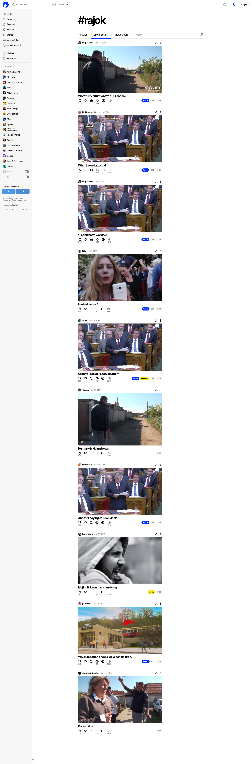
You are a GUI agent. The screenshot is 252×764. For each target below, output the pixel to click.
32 (159, 309)
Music (151, 592)
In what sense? (88, 304)
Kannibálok (85, 726)
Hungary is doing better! (94, 448)
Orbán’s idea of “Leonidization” (99, 374)
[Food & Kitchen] (16, 134)
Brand (22, 198)
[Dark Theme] (225, 4)
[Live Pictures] (16, 113)
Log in (244, 4)
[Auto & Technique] (16, 161)
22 (159, 592)
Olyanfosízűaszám (90, 673)
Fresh (139, 34)
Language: (10, 205)
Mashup (144, 378)
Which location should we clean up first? (105, 657)
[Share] (156, 42)
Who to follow (13, 40)
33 (159, 661)
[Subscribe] (27, 171)
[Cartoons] (16, 103)
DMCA (25, 201)
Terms (5, 201)
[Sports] (16, 124)
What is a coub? (14, 45)
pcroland (86, 604)
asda (84, 321)
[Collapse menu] (33, 759)
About (5, 198)
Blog (11, 198)
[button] (202, 34)
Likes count (100, 34)
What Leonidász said (92, 165)
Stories (10, 34)
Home (9, 13)
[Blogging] (16, 77)
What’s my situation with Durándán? (102, 96)
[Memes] (16, 166)
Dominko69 (87, 534)
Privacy (12, 201)
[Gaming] (16, 98)
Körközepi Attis (89, 112)
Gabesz (85, 390)
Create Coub (63, 4)
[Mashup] (16, 87)
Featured (11, 24)
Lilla (84, 251)
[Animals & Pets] (16, 71)
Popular (10, 19)
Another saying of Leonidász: (97, 518)
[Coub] (6, 5)
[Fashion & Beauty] (16, 150)
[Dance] (16, 155)
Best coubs (12, 29)
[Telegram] (23, 191)
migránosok (87, 43)
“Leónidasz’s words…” (93, 235)
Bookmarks (12, 58)
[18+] (27, 177)
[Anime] (16, 171)
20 (159, 100)
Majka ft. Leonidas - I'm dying (97, 587)
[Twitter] (8, 191)
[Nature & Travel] (16, 145)
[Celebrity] (16, 140)
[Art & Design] (16, 108)
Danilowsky (87, 465)
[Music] (16, 119)
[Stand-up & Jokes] (16, 82)
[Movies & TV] (16, 92)
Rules (19, 201)
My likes (10, 53)
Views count (121, 34)
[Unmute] (82, 159)
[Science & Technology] (16, 129)
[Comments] (91, 100)
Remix (145, 100)
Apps (16, 198)
